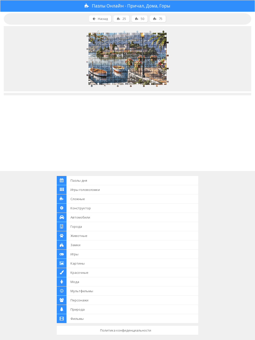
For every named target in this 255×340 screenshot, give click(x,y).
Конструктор (80, 208)
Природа (77, 309)
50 (142, 18)
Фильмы (77, 318)
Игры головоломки (85, 189)
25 (124, 18)
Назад (103, 18)
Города (76, 226)
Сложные (77, 199)
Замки (75, 245)
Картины (77, 263)
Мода (74, 282)
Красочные (79, 272)
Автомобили (80, 217)
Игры (74, 254)
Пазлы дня (78, 180)
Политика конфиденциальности (125, 330)
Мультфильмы (81, 291)
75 (160, 18)
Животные (78, 235)
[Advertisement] (127, 130)
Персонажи (79, 300)
